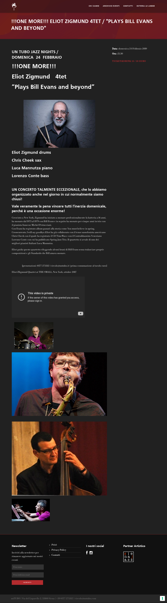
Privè (54, 544)
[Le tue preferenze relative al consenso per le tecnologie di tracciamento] (162, 598)
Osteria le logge (146, 6)
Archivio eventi (111, 6)
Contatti (128, 6)
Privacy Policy (59, 550)
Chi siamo (94, 6)
